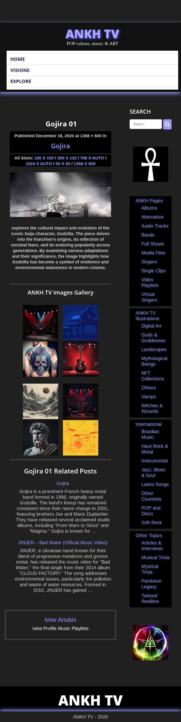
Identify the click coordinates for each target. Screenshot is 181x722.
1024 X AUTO (39, 163)
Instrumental (154, 460)
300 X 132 (67, 158)
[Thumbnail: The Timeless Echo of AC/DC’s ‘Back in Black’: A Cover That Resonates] (80, 417)
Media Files (153, 252)
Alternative (152, 217)
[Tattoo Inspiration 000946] (40, 375)
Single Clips (153, 270)
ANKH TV (92, 34)
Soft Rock (151, 522)
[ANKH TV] (150, 180)
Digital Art (151, 325)
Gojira (60, 145)
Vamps (148, 396)
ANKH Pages (149, 200)
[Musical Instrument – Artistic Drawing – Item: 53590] (80, 453)
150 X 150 (44, 158)
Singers (149, 261)
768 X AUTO (92, 158)
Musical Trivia (155, 557)
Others (148, 387)
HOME (17, 59)
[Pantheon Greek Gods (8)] (40, 453)
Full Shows (152, 243)
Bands (148, 234)
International (148, 424)
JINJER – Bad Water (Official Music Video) (62, 542)
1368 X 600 (84, 163)
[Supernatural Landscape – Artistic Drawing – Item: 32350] (40, 417)
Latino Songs (155, 484)
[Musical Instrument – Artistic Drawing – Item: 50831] (80, 338)
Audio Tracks (155, 225)
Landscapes (154, 349)
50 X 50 (63, 163)
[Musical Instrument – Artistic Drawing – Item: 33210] (80, 375)
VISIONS (19, 70)
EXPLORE (20, 81)
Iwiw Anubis (60, 619)
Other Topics (149, 535)
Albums (149, 208)
